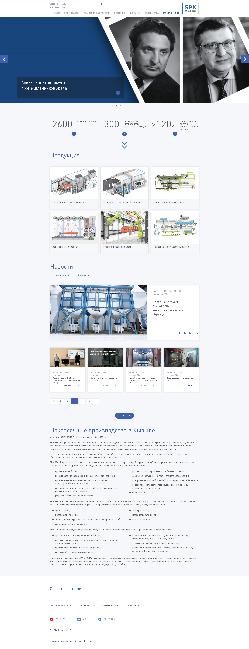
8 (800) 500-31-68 (57, 7)
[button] (116, 105)
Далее (123, 415)
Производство (72, 13)
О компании (120, 13)
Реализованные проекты (97, 13)
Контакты (135, 13)
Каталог (56, 13)
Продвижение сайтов (61, 641)
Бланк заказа (152, 13)
